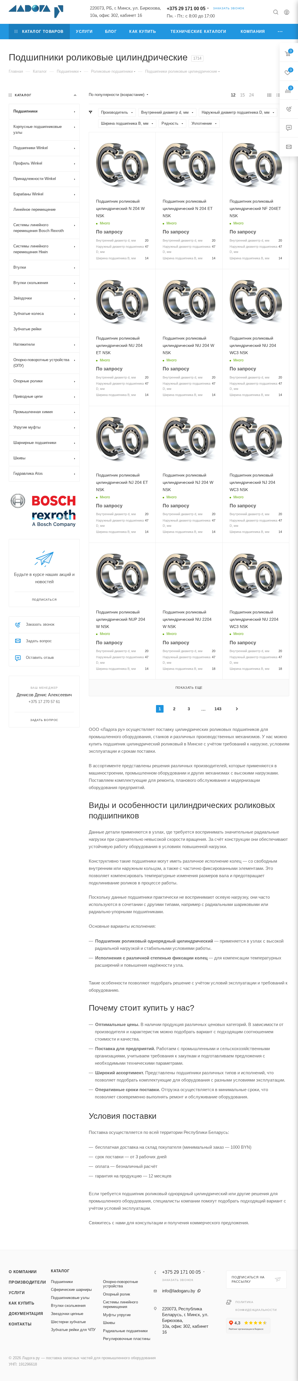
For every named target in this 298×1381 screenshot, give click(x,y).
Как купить (21, 1303)
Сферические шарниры (71, 1289)
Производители (27, 1282)
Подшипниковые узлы (70, 1298)
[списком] (278, 95)
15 (242, 94)
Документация (26, 1314)
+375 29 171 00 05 (186, 8)
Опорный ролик (116, 1294)
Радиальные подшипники (125, 1331)
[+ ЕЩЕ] (280, 31)
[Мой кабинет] (286, 13)
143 (217, 708)
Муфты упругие (117, 1315)
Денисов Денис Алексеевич (44, 694)
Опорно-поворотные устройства (120, 1284)
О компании (23, 1272)
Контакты (20, 1324)
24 (251, 94)
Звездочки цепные (67, 1314)
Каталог (60, 1271)
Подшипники (62, 1282)
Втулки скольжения (68, 1305)
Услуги (17, 1293)
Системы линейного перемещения (120, 1304)
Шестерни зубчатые (68, 1322)
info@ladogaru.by (178, 1290)
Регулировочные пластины (126, 1339)
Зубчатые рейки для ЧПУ (73, 1330)
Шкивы (109, 1323)
